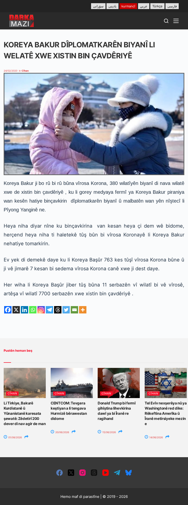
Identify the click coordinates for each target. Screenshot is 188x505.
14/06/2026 (156, 437)
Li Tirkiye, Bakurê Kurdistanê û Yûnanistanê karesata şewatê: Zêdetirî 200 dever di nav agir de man (25, 413)
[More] (82, 309)
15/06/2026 (109, 432)
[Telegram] (49, 309)
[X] (16, 309)
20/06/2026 (62, 432)
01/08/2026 (15, 437)
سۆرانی (98, 6)
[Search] (166, 21)
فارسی (172, 6)
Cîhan (25, 70)
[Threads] (57, 309)
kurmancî (128, 6)
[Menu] (176, 21)
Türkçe (157, 6)
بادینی (112, 6)
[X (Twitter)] (71, 472)
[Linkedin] (24, 309)
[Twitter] (66, 309)
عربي (143, 6)
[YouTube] (105, 472)
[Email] (74, 309)
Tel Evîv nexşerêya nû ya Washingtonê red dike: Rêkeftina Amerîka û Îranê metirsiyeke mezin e (166, 413)
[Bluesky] (128, 472)
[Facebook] (8, 309)
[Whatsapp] (32, 309)
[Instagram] (41, 309)
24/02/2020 (10, 70)
